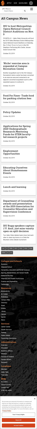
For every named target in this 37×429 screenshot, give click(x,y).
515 (3, 253)
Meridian (4, 369)
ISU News (6, 9)
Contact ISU (5, 387)
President (4, 348)
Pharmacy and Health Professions (12, 278)
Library (3, 311)
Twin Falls (4, 375)
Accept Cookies (18, 425)
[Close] (35, 399)
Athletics (4, 354)
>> (11, 253)
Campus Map (5, 300)
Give (15, 3)
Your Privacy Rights (18, 414)
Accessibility (5, 291)
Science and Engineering (9, 281)
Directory (4, 303)
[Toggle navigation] (31, 9)
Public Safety (5, 335)
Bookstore (4, 297)
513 (25, 248)
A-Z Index (4, 294)
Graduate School (6, 267)
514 (30, 248)
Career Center (5, 327)
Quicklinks (23, 3)
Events (3, 308)
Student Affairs (6, 359)
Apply (9, 3)
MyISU (3, 317)
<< (3, 248)
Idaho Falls (4, 372)
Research (4, 362)
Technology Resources (8, 338)
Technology (5, 284)
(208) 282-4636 (6, 390)
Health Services (6, 330)
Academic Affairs (7, 351)
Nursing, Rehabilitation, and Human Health (15, 273)
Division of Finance (7, 357)
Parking (3, 332)
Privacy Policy (6, 410)
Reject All (18, 420)
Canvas (3, 314)
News (3, 320)
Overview (4, 345)
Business (4, 264)
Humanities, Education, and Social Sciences (15, 270)
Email (3, 305)
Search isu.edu (6, 385)
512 (21, 248)
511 (16, 248)
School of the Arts (7, 276)
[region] (18, 412)
